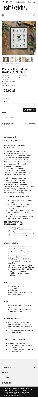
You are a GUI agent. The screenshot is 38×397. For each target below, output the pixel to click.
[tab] (19, 133)
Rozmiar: (5, 98)
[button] (2, 15)
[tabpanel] (19, 250)
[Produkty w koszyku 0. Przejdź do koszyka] (34, 8)
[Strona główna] (14, 7)
